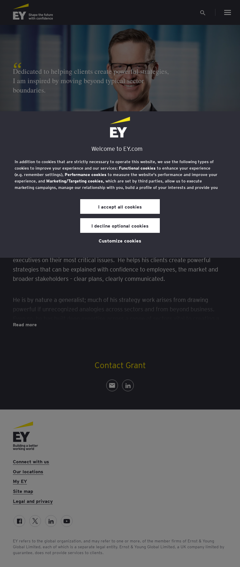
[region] (120, 184)
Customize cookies (120, 240)
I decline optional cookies (120, 225)
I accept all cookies (120, 206)
